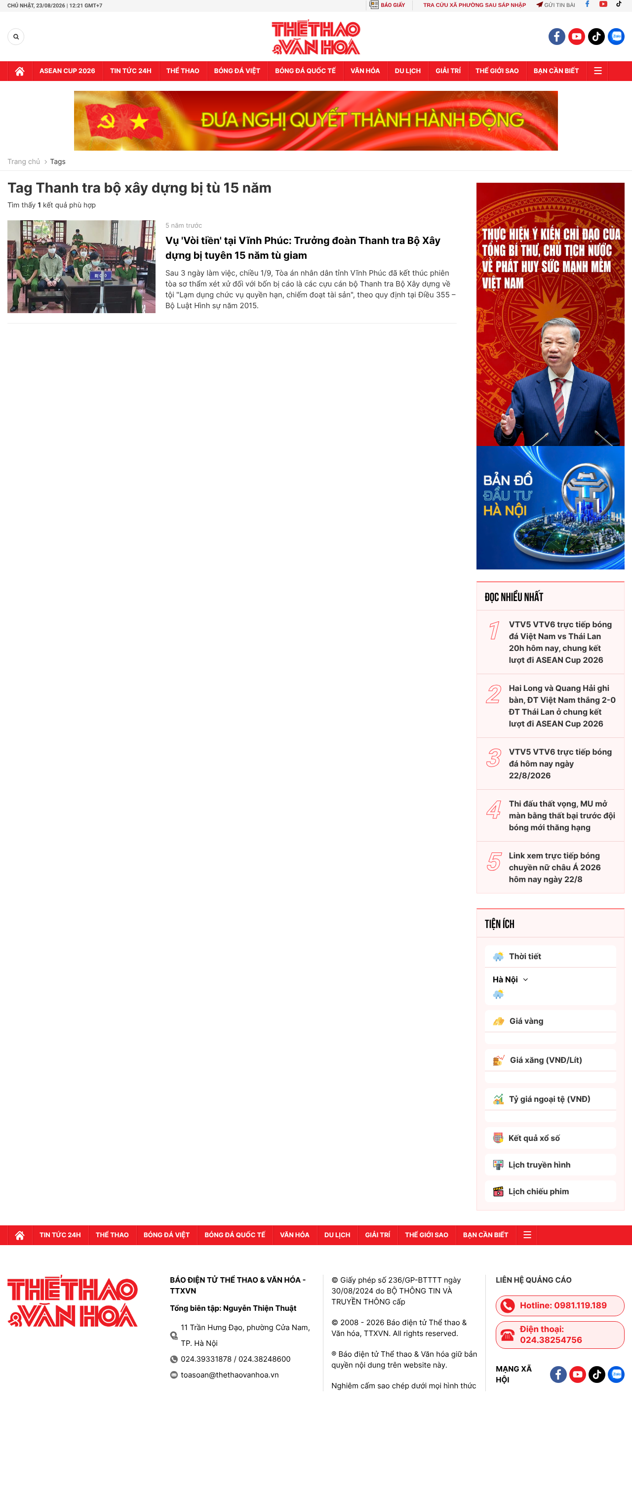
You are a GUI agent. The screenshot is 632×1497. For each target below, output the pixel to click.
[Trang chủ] (19, 71)
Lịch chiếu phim (539, 1191)
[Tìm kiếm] (16, 36)
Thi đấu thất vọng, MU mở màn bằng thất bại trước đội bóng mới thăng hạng (562, 815)
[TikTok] (621, 5)
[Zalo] (616, 36)
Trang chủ (23, 162)
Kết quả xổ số (534, 1138)
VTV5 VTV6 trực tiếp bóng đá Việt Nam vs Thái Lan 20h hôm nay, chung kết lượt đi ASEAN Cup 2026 (560, 642)
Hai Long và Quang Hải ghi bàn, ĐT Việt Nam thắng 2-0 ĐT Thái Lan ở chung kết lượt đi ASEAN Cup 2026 (562, 705)
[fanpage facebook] (557, 36)
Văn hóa (365, 71)
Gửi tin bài (559, 5)
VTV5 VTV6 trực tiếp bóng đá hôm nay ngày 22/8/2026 (560, 763)
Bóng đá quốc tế (305, 71)
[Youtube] (603, 5)
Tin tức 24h (131, 71)
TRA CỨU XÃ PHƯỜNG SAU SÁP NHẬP (474, 5)
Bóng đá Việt (237, 71)
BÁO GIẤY (393, 5)
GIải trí (448, 71)
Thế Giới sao (497, 71)
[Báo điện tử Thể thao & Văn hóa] (316, 36)
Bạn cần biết (556, 71)
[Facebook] (587, 5)
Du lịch (408, 71)
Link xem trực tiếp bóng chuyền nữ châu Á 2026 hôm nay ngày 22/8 (555, 867)
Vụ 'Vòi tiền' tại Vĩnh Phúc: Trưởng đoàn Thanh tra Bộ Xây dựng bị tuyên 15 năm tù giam (302, 248)
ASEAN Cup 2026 (67, 71)
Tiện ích (499, 923)
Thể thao (182, 71)
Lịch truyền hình (540, 1165)
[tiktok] (596, 36)
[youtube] (576, 36)
